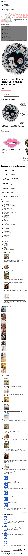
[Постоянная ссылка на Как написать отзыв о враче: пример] (6, 385)
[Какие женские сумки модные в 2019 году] (3, 334)
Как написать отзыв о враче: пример (13, 386)
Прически (6, 228)
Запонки (6, 245)
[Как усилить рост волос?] (3, 367)
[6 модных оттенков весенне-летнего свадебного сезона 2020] (3, 323)
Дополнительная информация (11, 96)
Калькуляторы (7, 37)
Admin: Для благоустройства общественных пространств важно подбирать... (15, 489)
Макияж (6, 36)
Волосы (6, 30)
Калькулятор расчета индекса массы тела (17, 38)
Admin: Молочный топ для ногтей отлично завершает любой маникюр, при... (15, 481)
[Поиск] (1, 1)
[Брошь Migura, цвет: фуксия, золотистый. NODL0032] (5, 152)
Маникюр (6, 217)
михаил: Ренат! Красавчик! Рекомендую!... (14, 496)
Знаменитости (7, 29)
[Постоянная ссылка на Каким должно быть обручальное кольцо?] (6, 393)
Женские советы (8, 207)
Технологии (7, 233)
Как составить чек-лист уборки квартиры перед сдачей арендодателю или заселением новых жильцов (15, 301)
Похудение (6, 34)
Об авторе (6, 6)
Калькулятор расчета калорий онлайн (16, 40)
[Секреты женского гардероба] (3, 317)
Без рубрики (7, 201)
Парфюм (6, 225)
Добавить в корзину (6, 90)
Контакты (6, 5)
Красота (6, 32)
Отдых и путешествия (9, 224)
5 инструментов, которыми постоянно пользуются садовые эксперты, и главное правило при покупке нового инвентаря (14, 281)
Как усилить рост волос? (10, 402)
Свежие (6, 377)
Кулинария (6, 215)
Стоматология (7, 232)
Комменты (6, 378)
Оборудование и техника (10, 223)
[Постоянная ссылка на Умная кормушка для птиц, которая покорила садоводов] (6, 268)
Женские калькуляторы (9, 205)
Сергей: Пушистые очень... (10, 502)
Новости (6, 220)
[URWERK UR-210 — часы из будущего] (3, 339)
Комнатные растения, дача (10, 212)
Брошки (8, 92)
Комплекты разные (8, 248)
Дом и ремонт (7, 204)
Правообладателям (8, 10)
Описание (6, 94)
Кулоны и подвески (9, 249)
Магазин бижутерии (9, 9)
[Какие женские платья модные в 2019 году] (3, 350)
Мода (5, 28)
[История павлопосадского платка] (3, 345)
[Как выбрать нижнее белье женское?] (3, 373)
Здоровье (6, 33)
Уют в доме (6, 235)
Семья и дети (7, 231)
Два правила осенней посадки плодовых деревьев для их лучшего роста (14, 261)
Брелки (5, 243)
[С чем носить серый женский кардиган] (3, 356)
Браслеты (6, 241)
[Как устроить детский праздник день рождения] (3, 328)
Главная (6, 4)
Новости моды (7, 26)
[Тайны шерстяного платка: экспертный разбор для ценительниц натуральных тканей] (3, 312)
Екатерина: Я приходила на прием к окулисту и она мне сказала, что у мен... (15, 509)
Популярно (6, 375)
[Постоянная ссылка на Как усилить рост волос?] (6, 401)
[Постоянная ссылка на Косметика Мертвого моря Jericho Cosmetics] (6, 419)
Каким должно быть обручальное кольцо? (14, 394)
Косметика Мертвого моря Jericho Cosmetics (15, 420)
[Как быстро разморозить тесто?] (3, 362)
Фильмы (6, 236)
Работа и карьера (8, 229)
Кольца (5, 247)
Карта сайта (7, 8)
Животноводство (8, 208)
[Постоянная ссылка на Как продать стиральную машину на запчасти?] (6, 409)
